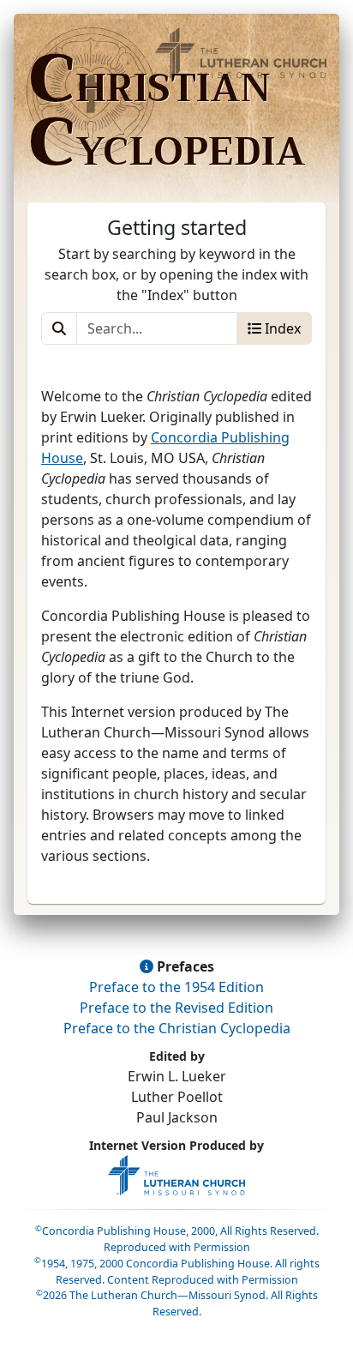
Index (281, 328)
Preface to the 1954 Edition (176, 987)
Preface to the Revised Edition (176, 1007)
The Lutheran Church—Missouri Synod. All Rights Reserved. (177, 1303)
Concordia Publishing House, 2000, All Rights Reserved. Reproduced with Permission (177, 1239)
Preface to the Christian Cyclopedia (176, 1028)
